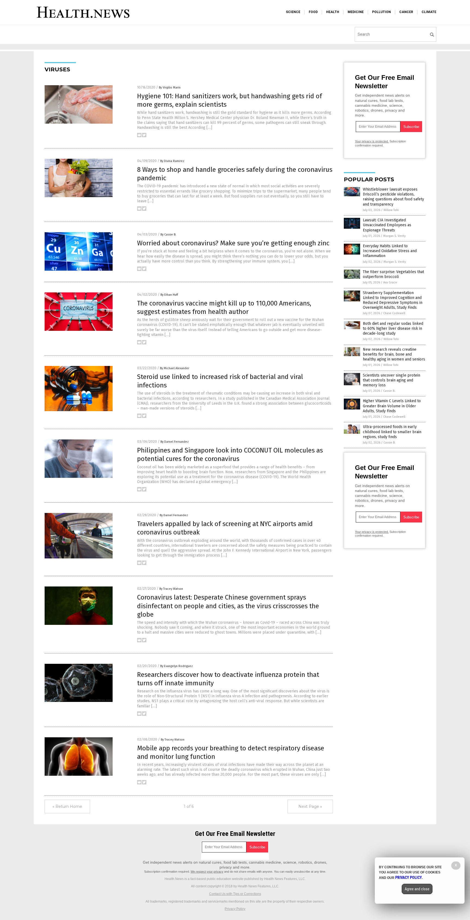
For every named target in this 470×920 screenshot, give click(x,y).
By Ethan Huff (169, 295)
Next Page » (310, 806)
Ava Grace (390, 282)
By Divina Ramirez (172, 161)
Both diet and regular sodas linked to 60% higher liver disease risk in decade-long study (393, 328)
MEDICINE (356, 12)
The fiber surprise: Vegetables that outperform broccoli (393, 274)
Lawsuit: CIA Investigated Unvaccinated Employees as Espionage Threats (387, 225)
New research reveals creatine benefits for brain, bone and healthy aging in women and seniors (394, 354)
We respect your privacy (207, 871)
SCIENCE (293, 12)
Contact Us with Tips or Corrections (235, 894)
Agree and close (417, 889)
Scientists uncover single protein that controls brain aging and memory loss (391, 380)
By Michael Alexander (174, 368)
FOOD (313, 12)
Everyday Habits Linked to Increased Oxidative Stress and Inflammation (390, 251)
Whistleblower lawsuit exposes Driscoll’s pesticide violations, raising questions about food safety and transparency (393, 197)
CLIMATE (429, 12)
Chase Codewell (394, 313)
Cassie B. (389, 391)
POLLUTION (381, 12)
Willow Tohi (391, 210)
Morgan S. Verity (394, 236)
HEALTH (332, 12)
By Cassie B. (168, 234)
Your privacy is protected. (372, 141)
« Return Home (67, 806)
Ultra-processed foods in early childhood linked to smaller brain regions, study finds (392, 431)
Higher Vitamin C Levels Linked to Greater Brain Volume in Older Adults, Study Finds (392, 406)
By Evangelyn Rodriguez (176, 666)
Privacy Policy (235, 909)
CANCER (406, 12)
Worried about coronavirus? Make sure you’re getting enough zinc (233, 243)
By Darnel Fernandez (174, 442)
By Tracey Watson (171, 589)
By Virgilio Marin (170, 87)
